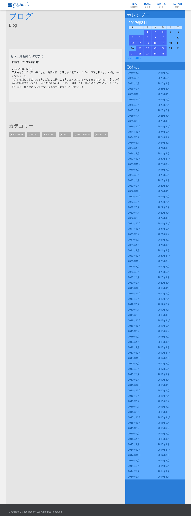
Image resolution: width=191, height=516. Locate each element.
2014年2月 (134, 476)
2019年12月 (134, 288)
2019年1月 (163, 315)
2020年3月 (163, 277)
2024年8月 (134, 137)
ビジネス (66, 134)
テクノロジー (18, 134)
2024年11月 (164, 126)
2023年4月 (134, 180)
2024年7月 (163, 137)
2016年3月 (163, 406)
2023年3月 (163, 180)
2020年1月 (163, 282)
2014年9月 (163, 455)
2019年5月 (163, 304)
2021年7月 (163, 234)
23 (155, 48)
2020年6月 (134, 272)
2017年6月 (134, 369)
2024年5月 (163, 142)
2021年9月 (163, 228)
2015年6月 (134, 433)
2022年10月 (134, 196)
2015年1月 (163, 444)
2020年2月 (134, 282)
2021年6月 (134, 239)
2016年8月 (134, 395)
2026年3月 (163, 83)
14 (140, 42)
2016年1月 (163, 412)
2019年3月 (163, 309)
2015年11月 (164, 417)
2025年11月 (164, 94)
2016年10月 (134, 390)
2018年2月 (134, 347)
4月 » (138, 58)
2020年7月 (163, 266)
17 (162, 42)
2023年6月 (134, 175)
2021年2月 (134, 250)
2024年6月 (134, 142)
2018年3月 (163, 342)
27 (132, 53)
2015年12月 (134, 417)
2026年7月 (163, 72)
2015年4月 (134, 439)
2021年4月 (134, 245)
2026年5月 (163, 78)
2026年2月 (134, 88)
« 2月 (131, 58)
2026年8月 (134, 72)
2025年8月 (134, 105)
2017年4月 (134, 374)
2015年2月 (134, 444)
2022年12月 (134, 191)
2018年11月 (164, 320)
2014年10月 (134, 455)
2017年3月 (163, 374)
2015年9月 (163, 422)
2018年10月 (134, 325)
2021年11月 (164, 223)
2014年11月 (164, 449)
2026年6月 (134, 78)
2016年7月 (163, 395)
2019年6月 (134, 304)
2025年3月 (163, 115)
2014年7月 (163, 460)
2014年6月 (134, 466)
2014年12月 (134, 449)
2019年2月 (134, 315)
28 (140, 53)
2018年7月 (163, 331)
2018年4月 (134, 342)
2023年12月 (134, 158)
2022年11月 (164, 191)
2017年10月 (134, 358)
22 (147, 48)
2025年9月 (163, 99)
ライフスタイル (83, 134)
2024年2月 (134, 153)
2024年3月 (163, 148)
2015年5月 (163, 433)
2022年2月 (134, 218)
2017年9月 (163, 358)
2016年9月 (163, 390)
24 (162, 48)
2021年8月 (134, 234)
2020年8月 (134, 266)
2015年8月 (134, 428)
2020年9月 (163, 261)
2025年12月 (134, 94)
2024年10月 (134, 131)
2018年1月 (163, 347)
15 (147, 42)
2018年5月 (163, 336)
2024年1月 (163, 153)
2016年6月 (134, 401)
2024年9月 (163, 131)
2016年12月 (134, 385)
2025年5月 (163, 110)
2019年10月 (134, 293)
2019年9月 (163, 293)
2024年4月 (134, 148)
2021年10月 (134, 228)
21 (140, 48)
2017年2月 (134, 379)
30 (155, 53)
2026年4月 (134, 83)
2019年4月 (134, 309)
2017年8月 (134, 363)
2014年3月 (163, 471)
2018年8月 (134, 331)
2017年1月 (163, 379)
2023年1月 (163, 185)
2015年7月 (163, 428)
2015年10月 (134, 422)
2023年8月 (134, 169)
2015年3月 (163, 439)
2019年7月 (163, 299)
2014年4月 (134, 471)
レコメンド (101, 134)
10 (162, 37)
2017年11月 (164, 352)
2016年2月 (134, 412)
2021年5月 (163, 239)
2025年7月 (163, 105)
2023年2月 (134, 185)
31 (162, 53)
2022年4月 (134, 212)
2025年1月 (163, 121)
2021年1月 (163, 250)
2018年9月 (163, 325)
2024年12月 (134, 126)
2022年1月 (163, 218)
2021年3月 (163, 245)
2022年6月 (134, 207)
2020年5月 (163, 272)
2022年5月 (163, 207)
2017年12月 (134, 352)
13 (132, 42)
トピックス (50, 134)
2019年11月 (164, 288)
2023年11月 (164, 158)
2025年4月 (134, 115)
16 (155, 42)
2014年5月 (163, 466)
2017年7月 (163, 363)
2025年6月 (134, 110)
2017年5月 (163, 369)
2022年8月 (134, 202)
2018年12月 (134, 320)
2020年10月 (134, 261)
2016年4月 (134, 406)
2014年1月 (163, 476)
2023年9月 (163, 164)
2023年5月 (163, 175)
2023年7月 (163, 169)
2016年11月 (164, 385)
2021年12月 (134, 223)
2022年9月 (163, 196)
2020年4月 (134, 277)
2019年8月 (134, 299)
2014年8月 (134, 460)
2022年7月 (163, 202)
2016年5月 (163, 401)
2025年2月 (134, 121)
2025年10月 (134, 99)
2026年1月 (163, 88)
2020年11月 (164, 255)
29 (147, 53)
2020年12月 (134, 255)
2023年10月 (134, 164)
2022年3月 (163, 212)
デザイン (34, 134)
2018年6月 (134, 336)
